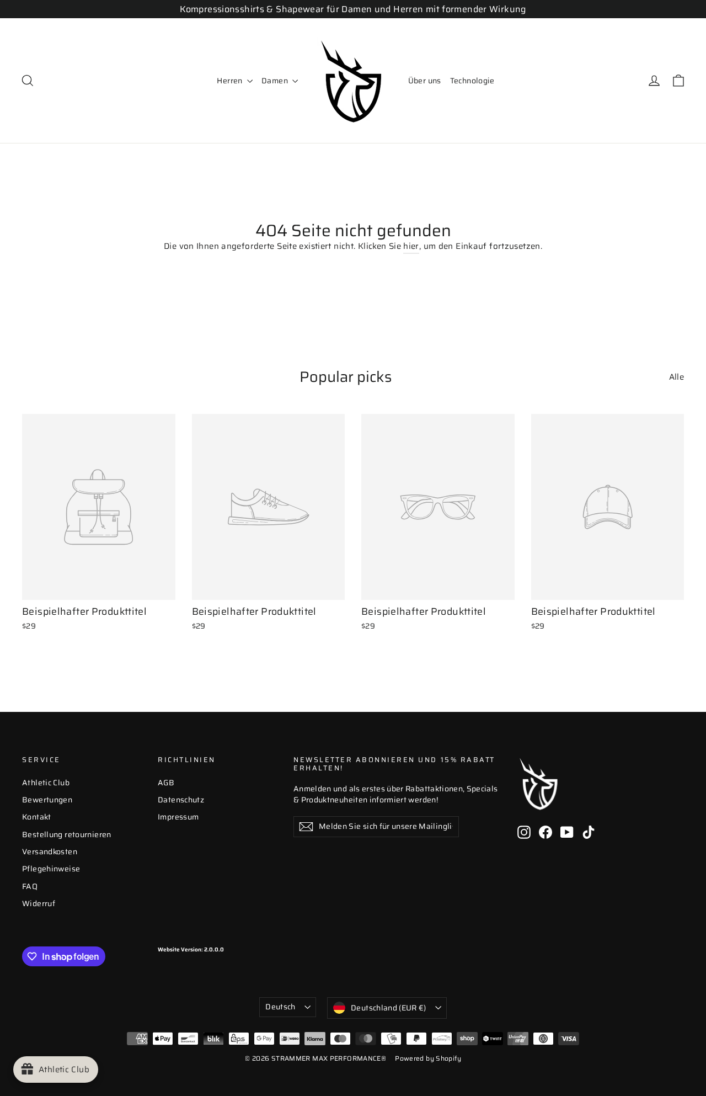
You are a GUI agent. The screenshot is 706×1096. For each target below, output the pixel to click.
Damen (275, 81)
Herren (230, 81)
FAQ (30, 886)
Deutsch (280, 1007)
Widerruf (38, 903)
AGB (166, 782)
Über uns (424, 81)
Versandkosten (49, 851)
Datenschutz (181, 800)
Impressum (178, 817)
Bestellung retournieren (66, 834)
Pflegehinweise (51, 869)
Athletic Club (45, 782)
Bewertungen (47, 800)
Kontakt (36, 817)
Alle (676, 376)
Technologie (472, 81)
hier (411, 246)
